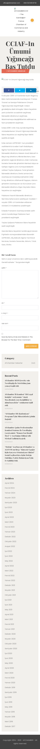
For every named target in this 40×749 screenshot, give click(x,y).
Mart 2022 (9, 570)
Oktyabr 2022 (10, 541)
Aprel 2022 (9, 566)
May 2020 (9, 663)
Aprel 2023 (9, 517)
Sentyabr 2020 (11, 648)
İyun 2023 (9, 512)
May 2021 (8, 609)
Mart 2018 (9, 721)
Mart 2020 (9, 673)
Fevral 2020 (10, 678)
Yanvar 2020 (10, 682)
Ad (3, 303)
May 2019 (8, 707)
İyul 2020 (8, 653)
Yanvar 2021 (10, 629)
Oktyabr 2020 (10, 643)
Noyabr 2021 (10, 590)
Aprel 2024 (9, 483)
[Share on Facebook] (9, 90)
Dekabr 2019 (10, 687)
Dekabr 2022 (10, 536)
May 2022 (9, 561)
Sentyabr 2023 (11, 502)
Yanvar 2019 (10, 712)
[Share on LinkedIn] (31, 90)
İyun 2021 (8, 605)
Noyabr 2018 (10, 716)
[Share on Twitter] (20, 90)
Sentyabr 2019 (11, 692)
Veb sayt (5, 323)
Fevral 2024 (10, 488)
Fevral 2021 (9, 624)
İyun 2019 (8, 702)
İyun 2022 (9, 556)
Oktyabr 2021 (10, 595)
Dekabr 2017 (10, 726)
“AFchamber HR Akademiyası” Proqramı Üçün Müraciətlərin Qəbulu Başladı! (20, 416)
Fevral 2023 (9, 527)
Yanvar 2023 (10, 532)
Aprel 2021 (9, 614)
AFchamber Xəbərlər (16, 71)
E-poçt (5, 313)
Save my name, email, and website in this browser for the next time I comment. (17, 338)
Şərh (4, 268)
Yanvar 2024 (10, 493)
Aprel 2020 (9, 668)
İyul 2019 (8, 697)
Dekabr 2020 (10, 634)
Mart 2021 (9, 619)
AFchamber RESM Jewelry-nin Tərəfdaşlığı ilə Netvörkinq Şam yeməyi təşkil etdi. (17, 383)
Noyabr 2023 (10, 497)
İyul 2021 (8, 600)
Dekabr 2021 (10, 585)
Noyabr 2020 (10, 639)
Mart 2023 (9, 522)
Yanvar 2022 (10, 580)
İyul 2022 (8, 551)
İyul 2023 (8, 507)
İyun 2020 (9, 658)
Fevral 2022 (9, 575)
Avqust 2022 (10, 546)
